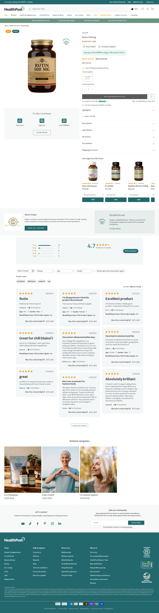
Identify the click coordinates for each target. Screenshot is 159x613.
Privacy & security (39, 572)
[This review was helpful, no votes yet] (47, 321)
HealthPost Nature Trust (99, 560)
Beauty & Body (58, 15)
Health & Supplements (28, 15)
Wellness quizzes (67, 556)
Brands (13, 15)
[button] (143, 9)
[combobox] (77, 9)
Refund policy (109, 608)
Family (69, 15)
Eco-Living (79, 15)
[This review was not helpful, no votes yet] (51, 321)
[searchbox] (23, 271)
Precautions (87, 143)
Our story (93, 552)
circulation (21, 281)
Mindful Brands (67, 560)
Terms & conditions (40, 568)
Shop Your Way (66, 575)
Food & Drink (44, 15)
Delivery (36, 556)
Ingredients (87, 130)
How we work (95, 572)
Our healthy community (99, 579)
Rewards (36, 560)
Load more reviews (79, 425)
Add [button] (93, 200)
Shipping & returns (90, 150)
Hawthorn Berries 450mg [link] (138, 186)
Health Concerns (121, 15)
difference (31, 281)
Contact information (96, 608)
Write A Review (131, 251)
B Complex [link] (109, 186)
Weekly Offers (106, 15)
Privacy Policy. (127, 527)
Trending (134, 15)
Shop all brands (67, 568)
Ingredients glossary (69, 572)
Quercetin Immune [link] (89, 186)
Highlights (86, 110)
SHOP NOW (9, 498)
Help (129, 2)
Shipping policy (84, 608)
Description (87, 123)
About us (149, 2)
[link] (93, 171)
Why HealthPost (96, 564)
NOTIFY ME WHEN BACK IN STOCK (114, 96)
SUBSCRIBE (136, 523)
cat (49, 281)
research (42, 281)
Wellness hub (138, 2)
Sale (95, 15)
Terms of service (73, 608)
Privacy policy (63, 608)
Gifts (88, 15)
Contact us (37, 552)
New (6, 15)
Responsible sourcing (97, 568)
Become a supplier (39, 575)
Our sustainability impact (99, 556)
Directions (86, 137)
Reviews (93, 583)
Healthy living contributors (100, 575)
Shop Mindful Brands (69, 564)
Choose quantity (88, 84)
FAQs (35, 564)
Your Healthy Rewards (117, 2)
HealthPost (52, 608)
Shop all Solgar (36, 228)
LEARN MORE (115, 229)
